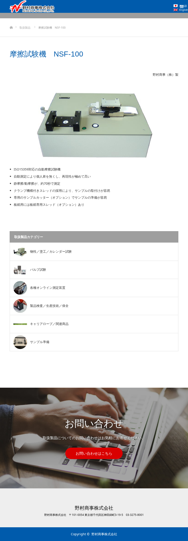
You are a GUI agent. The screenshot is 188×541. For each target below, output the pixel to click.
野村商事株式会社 (94, 508)
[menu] (181, 6)
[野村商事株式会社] (32, 6)
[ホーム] (11, 20)
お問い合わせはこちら (94, 453)
